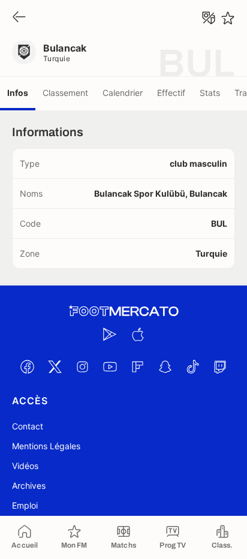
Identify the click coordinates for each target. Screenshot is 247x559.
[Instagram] (82, 366)
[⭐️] (228, 18)
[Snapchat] (165, 366)
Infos (17, 93)
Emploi (25, 505)
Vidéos (25, 466)
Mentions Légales (46, 446)
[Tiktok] (192, 366)
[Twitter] (55, 366)
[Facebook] (27, 366)
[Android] (110, 334)
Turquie (56, 58)
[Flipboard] (137, 366)
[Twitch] (220, 366)
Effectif (171, 93)
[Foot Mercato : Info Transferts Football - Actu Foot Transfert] (123, 311)
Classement (65, 93)
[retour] (19, 18)
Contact (27, 426)
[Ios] (137, 334)
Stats (210, 93)
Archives (29, 485)
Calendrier (123, 93)
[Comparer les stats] (208, 18)
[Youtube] (110, 366)
